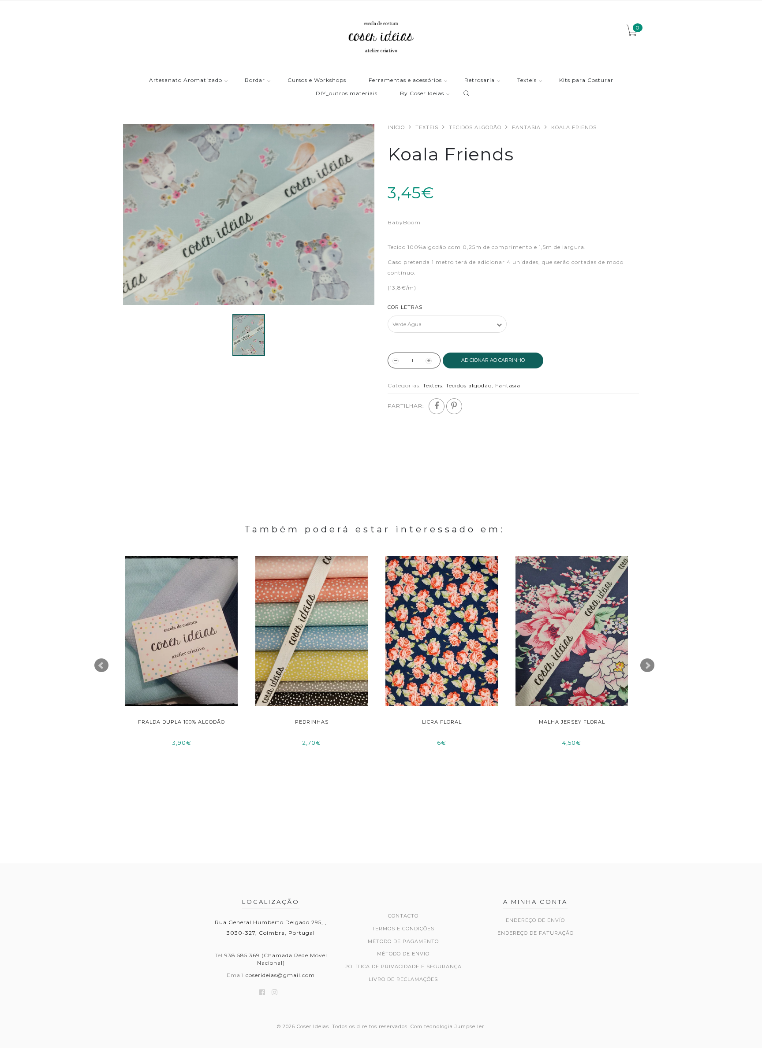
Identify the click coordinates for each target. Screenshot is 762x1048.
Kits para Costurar (586, 80)
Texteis (527, 80)
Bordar (255, 80)
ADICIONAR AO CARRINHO (493, 360)
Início (396, 127)
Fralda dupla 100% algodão (181, 722)
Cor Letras (405, 307)
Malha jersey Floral (572, 722)
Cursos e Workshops (317, 80)
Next (647, 665)
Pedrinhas (312, 722)
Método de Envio (403, 954)
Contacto (403, 916)
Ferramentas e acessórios (405, 80)
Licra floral (442, 722)
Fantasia (526, 127)
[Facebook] (436, 406)
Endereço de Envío (535, 920)
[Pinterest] (454, 406)
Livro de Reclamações (403, 979)
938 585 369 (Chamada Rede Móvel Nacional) (275, 959)
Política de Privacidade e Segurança (403, 966)
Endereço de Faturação (535, 933)
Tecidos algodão (475, 127)
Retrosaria (479, 80)
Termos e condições (403, 928)
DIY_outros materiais (346, 94)
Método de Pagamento (403, 941)
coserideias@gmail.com (280, 975)
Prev (101, 665)
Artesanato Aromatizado (185, 80)
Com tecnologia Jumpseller (447, 1026)
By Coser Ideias (422, 94)
